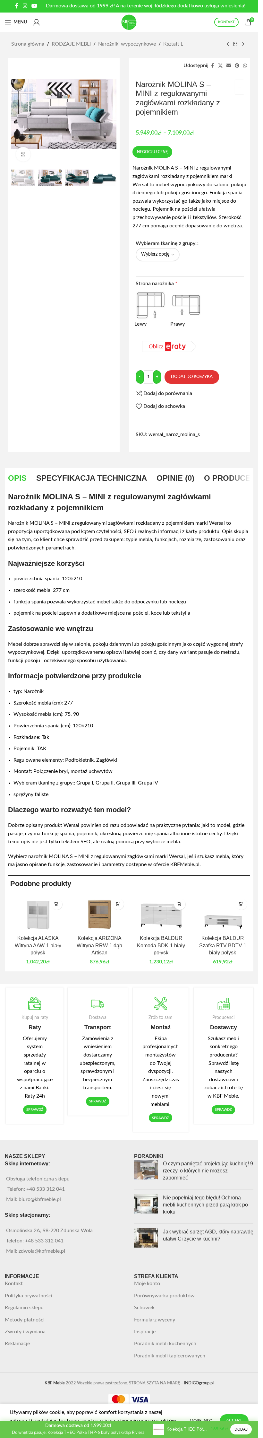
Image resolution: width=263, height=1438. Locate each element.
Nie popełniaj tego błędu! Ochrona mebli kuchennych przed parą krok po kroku (205, 1205)
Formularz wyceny (154, 1319)
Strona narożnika (156, 283)
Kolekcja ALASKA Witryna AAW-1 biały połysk (38, 945)
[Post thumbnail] (146, 1172)
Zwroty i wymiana (25, 1331)
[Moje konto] (36, 22)
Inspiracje (145, 1331)
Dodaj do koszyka (192, 377)
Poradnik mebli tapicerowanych (169, 1355)
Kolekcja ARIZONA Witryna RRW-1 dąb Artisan (99, 945)
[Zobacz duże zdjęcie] (23, 154)
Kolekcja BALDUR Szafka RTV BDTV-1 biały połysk (222, 945)
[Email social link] (229, 65)
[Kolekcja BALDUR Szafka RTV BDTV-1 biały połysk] (222, 913)
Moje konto (147, 1283)
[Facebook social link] (17, 6)
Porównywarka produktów (164, 1295)
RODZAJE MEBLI (71, 44)
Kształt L (173, 44)
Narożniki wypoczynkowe (127, 44)
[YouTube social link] (34, 6)
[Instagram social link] (25, 6)
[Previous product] (228, 44)
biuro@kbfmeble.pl (40, 1199)
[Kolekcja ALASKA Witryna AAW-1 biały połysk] (37, 913)
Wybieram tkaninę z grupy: (166, 243)
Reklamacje (17, 1343)
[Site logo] (129, 21)
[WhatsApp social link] (245, 65)
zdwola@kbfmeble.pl (42, 1251)
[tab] (17, 478)
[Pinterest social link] (237, 65)
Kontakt (14, 1283)
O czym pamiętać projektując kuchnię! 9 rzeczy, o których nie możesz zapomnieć (208, 1171)
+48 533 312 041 (45, 1189)
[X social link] (220, 65)
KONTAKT (226, 22)
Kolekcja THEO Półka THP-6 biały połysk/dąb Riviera (187, 1429)
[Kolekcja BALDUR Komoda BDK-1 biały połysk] (161, 913)
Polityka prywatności (28, 1295)
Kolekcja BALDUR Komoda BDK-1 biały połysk (161, 945)
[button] (56, 904)
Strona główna (27, 44)
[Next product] (243, 44)
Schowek (144, 1307)
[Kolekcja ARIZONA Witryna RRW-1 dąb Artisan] (99, 913)
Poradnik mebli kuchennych (165, 1343)
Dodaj (241, 1429)
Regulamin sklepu (24, 1307)
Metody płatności (25, 1319)
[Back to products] (235, 44)
